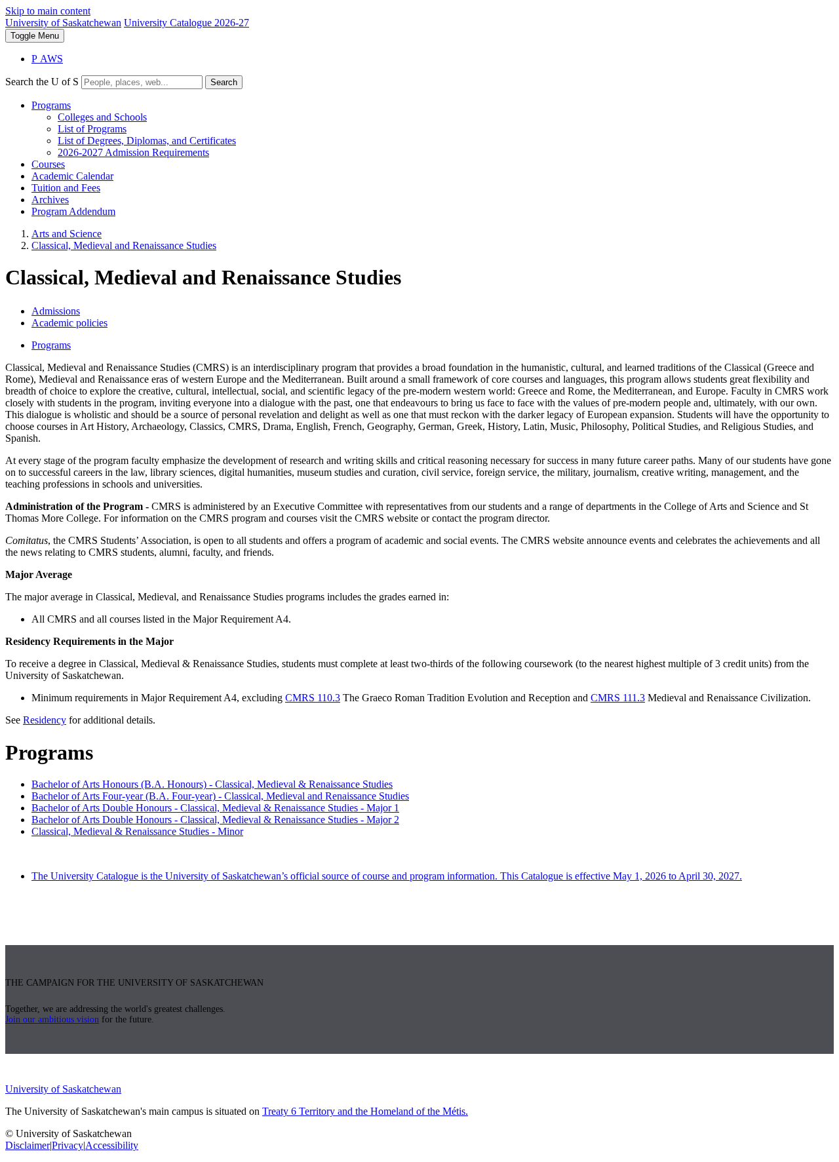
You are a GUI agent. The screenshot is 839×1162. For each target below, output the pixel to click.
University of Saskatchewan (63, 22)
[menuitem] (432, 129)
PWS (47, 58)
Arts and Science (66, 233)
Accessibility (111, 1145)
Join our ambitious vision (52, 1019)
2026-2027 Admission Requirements (133, 152)
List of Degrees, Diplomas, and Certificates (147, 140)
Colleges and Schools (102, 117)
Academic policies (69, 322)
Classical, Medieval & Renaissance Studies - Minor (137, 831)
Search (223, 82)
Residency (44, 720)
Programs (51, 105)
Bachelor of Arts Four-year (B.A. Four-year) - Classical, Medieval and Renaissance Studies (220, 796)
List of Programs (92, 128)
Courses (48, 164)
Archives (50, 199)
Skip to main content (47, 10)
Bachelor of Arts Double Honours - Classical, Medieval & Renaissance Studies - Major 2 (215, 819)
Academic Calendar (72, 176)
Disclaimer (27, 1145)
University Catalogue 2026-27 (186, 22)
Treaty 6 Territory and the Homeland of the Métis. (365, 1111)
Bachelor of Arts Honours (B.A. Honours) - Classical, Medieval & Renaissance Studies (212, 784)
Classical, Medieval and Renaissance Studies (123, 245)
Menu (34, 36)
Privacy (67, 1145)
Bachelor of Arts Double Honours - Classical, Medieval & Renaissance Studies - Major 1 (215, 807)
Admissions (55, 311)
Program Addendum (73, 211)
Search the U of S (42, 81)
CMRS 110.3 (312, 697)
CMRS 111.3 (618, 697)
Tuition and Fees (65, 187)
